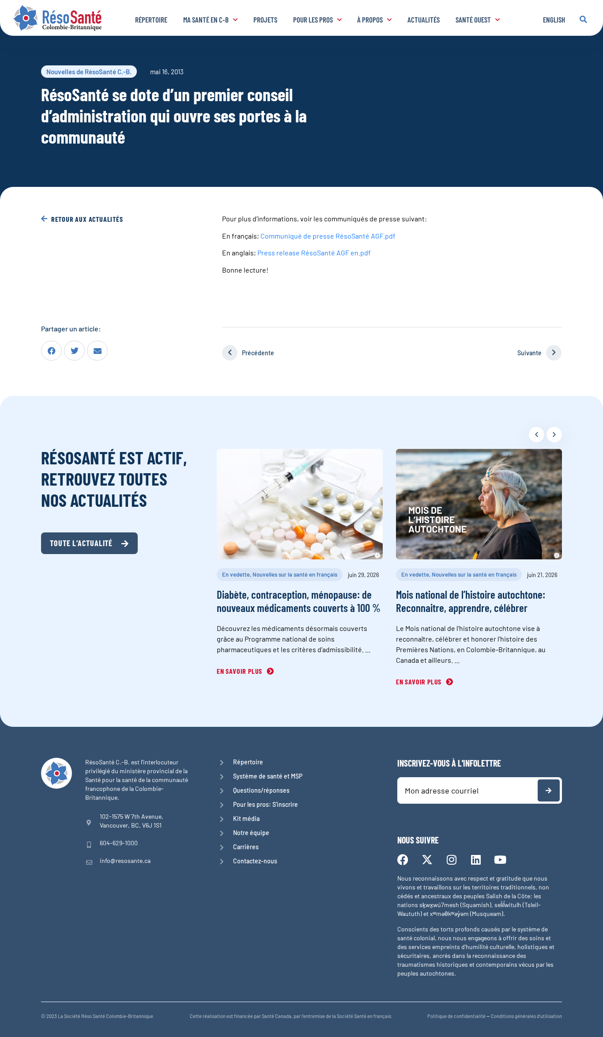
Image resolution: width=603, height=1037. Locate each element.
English (554, 19)
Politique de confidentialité (456, 1016)
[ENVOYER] (549, 790)
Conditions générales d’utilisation (526, 1016)
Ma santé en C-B (206, 19)
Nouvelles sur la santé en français (295, 574)
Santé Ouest (473, 19)
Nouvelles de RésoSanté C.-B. (89, 72)
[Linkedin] (475, 859)
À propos (370, 19)
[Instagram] (451, 859)
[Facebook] (402, 859)
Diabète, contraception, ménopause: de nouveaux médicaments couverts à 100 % (299, 601)
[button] (583, 19)
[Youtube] (499, 859)
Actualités (423, 19)
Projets (265, 19)
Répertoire (151, 19)
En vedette (236, 574)
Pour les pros (313, 19)
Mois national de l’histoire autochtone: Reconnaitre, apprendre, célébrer (470, 601)
